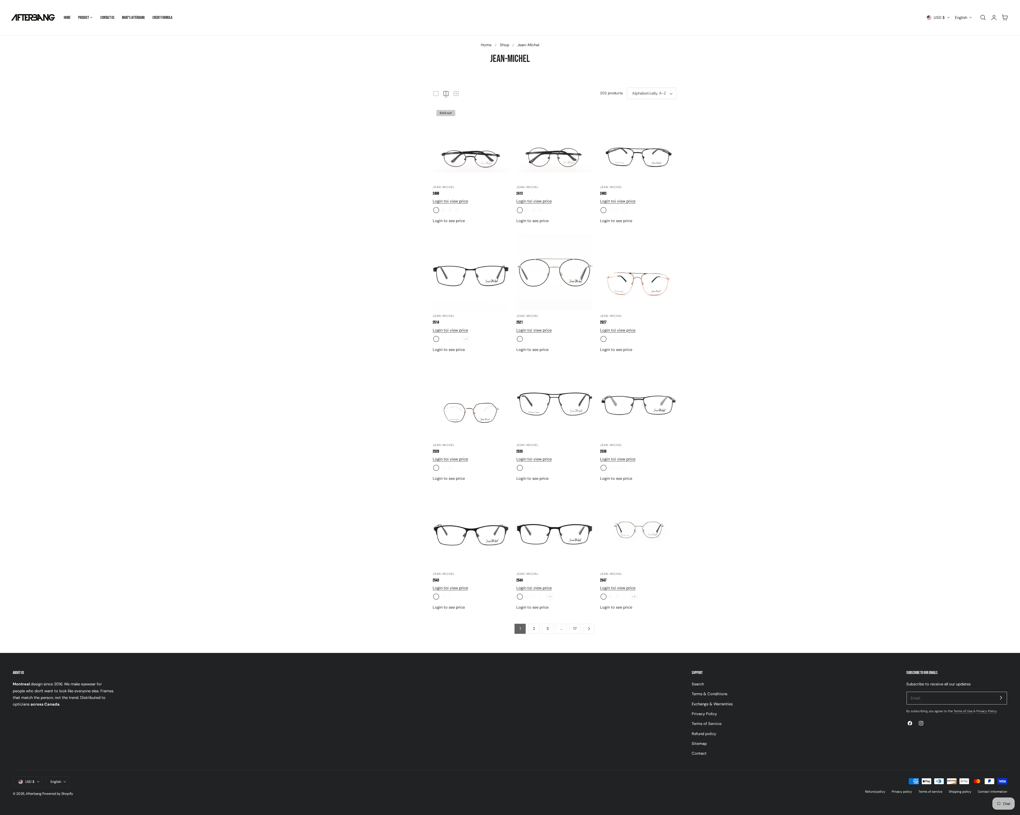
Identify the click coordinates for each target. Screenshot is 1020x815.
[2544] (554, 530)
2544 (519, 580)
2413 (519, 193)
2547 (603, 580)
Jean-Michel (528, 45)
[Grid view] (436, 93)
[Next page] (588, 629)
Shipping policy (960, 792)
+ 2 (633, 596)
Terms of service (930, 792)
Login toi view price (450, 201)
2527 (603, 322)
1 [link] (520, 628)
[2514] (471, 272)
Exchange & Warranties (712, 704)
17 (575, 628)
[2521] (554, 272)
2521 (519, 322)
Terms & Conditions (709, 694)
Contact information (992, 792)
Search (698, 684)
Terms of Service (706, 723)
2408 (436, 193)
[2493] (638, 143)
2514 (436, 322)
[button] (983, 17)
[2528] (471, 401)
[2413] (554, 143)
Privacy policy (902, 792)
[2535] (554, 401)
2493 (603, 193)
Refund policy (704, 733)
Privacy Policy (704, 713)
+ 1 (466, 339)
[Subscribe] (1000, 697)
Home (486, 45)
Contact (699, 753)
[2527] (638, 272)
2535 (519, 451)
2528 (436, 451)
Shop (504, 45)
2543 (436, 580)
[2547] (638, 530)
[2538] (638, 401)
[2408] (471, 143)
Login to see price (449, 220)
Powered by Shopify (57, 793)
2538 (603, 451)
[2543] (471, 530)
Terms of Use (963, 711)
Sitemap (699, 743)
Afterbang (33, 793)
